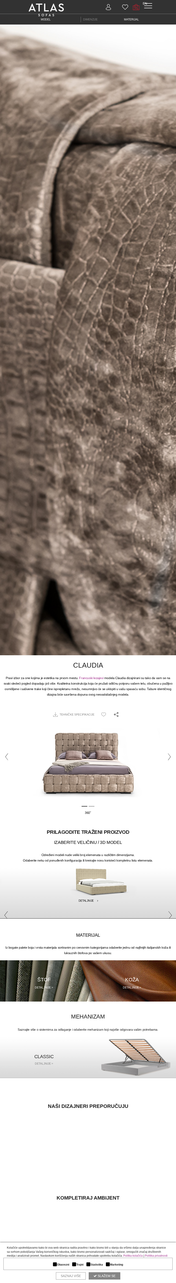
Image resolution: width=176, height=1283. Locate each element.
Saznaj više (71, 1276)
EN (145, 3)
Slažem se (106, 1276)
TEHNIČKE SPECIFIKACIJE (76, 714)
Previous (4, 913)
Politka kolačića (133, 1255)
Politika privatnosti (156, 1255)
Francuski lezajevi (91, 678)
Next (168, 913)
